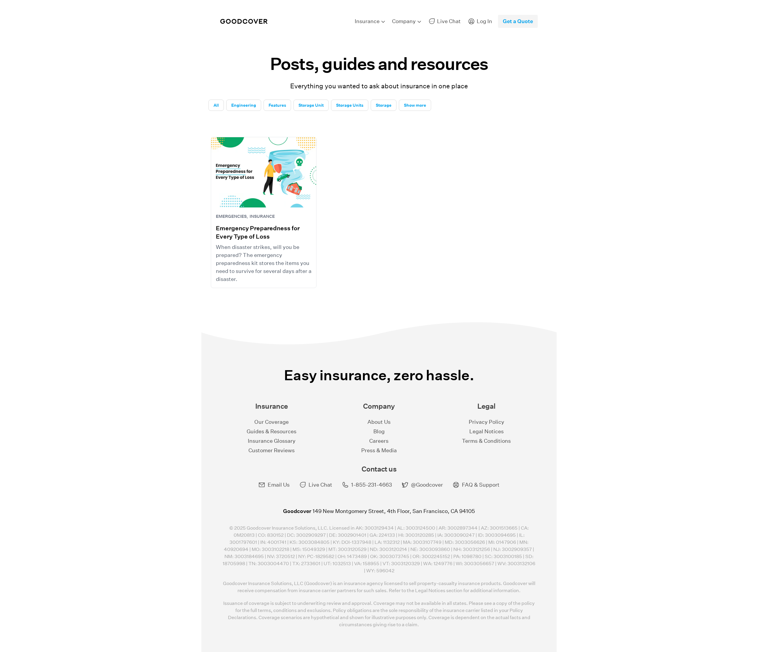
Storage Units (349, 105)
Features (277, 105)
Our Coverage (271, 422)
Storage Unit (311, 105)
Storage (383, 105)
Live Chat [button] (320, 485)
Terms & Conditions (486, 441)
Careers (378, 441)
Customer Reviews (271, 450)
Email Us (279, 485)
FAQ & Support (481, 485)
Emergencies (231, 216)
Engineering (243, 105)
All (216, 105)
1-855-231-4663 (371, 485)
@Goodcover (427, 485)
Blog (379, 431)
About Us (379, 422)
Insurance (262, 216)
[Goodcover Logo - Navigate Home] (244, 21)
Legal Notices (486, 431)
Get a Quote (518, 21)
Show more (415, 105)
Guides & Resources (271, 431)
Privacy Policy (486, 422)
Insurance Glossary (272, 441)
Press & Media (379, 450)
